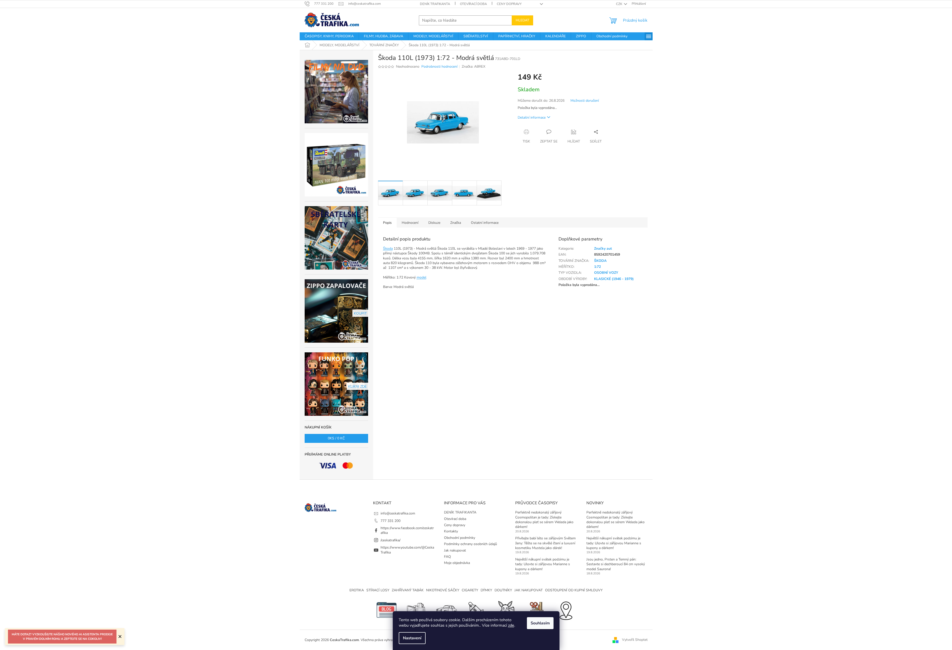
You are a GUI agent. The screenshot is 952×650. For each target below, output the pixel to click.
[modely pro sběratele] (446, 609)
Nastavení (412, 638)
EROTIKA (356, 590)
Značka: (473, 66)
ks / (336, 438)
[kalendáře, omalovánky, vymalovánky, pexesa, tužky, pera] (535, 609)
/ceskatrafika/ (390, 540)
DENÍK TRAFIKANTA (435, 4)
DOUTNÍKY (503, 590)
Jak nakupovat (455, 550)
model (421, 277)
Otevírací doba (473, 4)
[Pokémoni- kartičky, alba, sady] (506, 609)
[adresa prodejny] (565, 609)
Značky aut (603, 248)
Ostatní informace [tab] (485, 222)
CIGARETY (470, 590)
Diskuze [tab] (434, 222)
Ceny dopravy (509, 4)
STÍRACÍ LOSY (377, 590)
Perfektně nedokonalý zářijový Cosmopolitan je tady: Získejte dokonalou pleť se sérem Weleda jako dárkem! (544, 519)
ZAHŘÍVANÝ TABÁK (408, 590)
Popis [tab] (387, 222)
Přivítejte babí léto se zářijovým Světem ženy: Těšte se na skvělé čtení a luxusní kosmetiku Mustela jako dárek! (545, 543)
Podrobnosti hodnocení (439, 66)
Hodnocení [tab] (410, 222)
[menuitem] (329, 36)
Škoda (388, 248)
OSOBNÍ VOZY (606, 272)
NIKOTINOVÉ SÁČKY (442, 590)
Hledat (522, 20)
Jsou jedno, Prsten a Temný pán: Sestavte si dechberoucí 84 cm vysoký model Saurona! (615, 564)
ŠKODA (600, 260)
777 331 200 (390, 520)
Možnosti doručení (584, 100)
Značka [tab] (455, 222)
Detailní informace (532, 117)
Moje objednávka (457, 562)
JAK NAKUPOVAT (528, 590)
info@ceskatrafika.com (398, 513)
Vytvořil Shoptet (635, 639)
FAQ (447, 556)
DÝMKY (486, 590)
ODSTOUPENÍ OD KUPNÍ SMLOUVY (574, 590)
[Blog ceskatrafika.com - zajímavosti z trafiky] (386, 609)
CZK (619, 4)
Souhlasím (540, 623)
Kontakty (451, 531)
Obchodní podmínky (459, 537)
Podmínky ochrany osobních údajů (470, 544)
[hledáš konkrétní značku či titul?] (476, 609)
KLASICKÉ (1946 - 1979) (614, 279)
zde (511, 625)
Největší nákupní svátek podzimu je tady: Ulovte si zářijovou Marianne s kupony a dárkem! (542, 564)
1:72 (597, 266)
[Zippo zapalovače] (416, 609)
